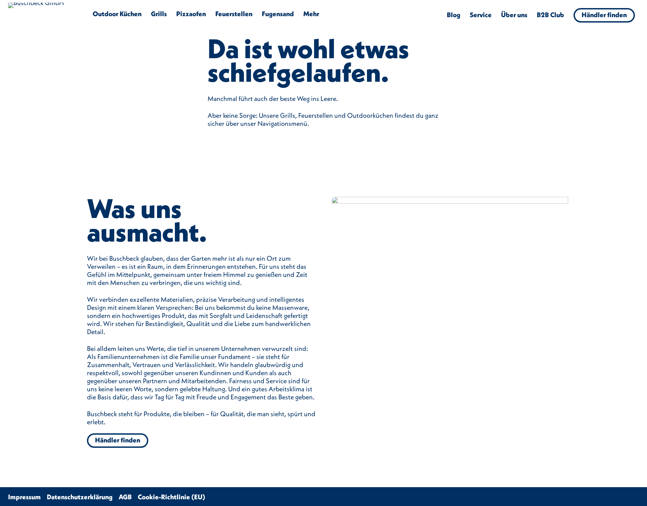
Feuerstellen (233, 13)
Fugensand (278, 13)
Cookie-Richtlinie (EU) (171, 497)
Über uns (514, 14)
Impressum (24, 497)
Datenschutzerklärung (80, 497)
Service (481, 14)
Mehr (311, 13)
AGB (125, 497)
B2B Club (550, 14)
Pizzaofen (191, 13)
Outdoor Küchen (117, 13)
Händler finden (604, 14)
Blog (453, 14)
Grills (159, 13)
